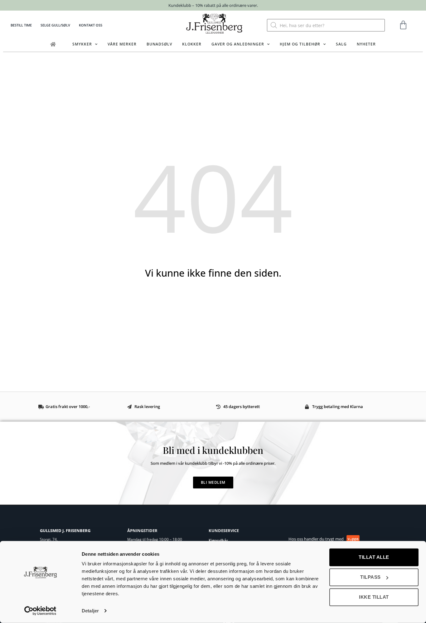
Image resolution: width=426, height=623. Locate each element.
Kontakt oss (90, 25)
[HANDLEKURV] (403, 25)
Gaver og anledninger (237, 44)
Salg (341, 44)
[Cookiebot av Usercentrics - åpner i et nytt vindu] (40, 611)
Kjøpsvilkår (218, 540)
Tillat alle (374, 557)
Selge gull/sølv (55, 25)
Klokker (191, 44)
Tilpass (370, 577)
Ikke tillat (374, 597)
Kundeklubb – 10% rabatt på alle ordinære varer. (213, 5)
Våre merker (122, 44)
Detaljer (90, 610)
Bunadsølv (159, 44)
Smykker (82, 44)
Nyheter (366, 44)
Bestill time (21, 25)
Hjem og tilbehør (300, 44)
